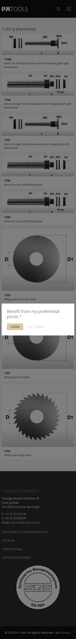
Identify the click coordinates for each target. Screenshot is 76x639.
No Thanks (36, 327)
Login (15, 327)
